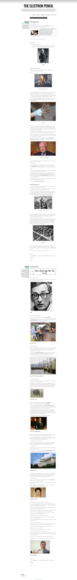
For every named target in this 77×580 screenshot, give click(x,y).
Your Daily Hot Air (34, 22)
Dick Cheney (26, 26)
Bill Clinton (23, 270)
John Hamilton (27, 273)
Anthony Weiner (24, 24)
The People (33, 15)
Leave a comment (25, 23)
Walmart (27, 277)
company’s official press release (44, 174)
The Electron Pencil (38, 5)
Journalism (43, 15)
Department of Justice (26, 272)
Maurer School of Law (24, 274)
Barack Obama (27, 269)
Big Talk (52, 15)
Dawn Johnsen (23, 271)
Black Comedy (47, 15)
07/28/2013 (26, 22)
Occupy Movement (26, 275)
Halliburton (27, 27)
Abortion (23, 269)
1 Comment (27, 268)
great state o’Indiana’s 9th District (49, 450)
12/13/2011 (27, 267)
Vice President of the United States (39, 181)
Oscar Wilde (27, 28)
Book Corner (27, 270)
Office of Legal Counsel (25, 276)
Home (55, 15)
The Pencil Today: (34, 267)
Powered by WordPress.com (38, 579)
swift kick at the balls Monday (39, 352)
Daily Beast (47, 25)
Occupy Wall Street (24, 276)
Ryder (28, 276)
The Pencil (38, 15)
